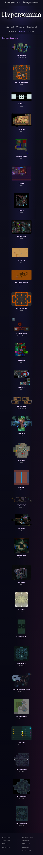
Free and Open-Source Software (13, 3)
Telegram (7, 847)
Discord (27, 844)
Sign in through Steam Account (31, 3)
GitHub (26, 840)
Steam (6, 844)
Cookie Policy (28, 837)
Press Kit (7, 840)
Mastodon (27, 850)
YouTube (27, 847)
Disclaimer (7, 837)
